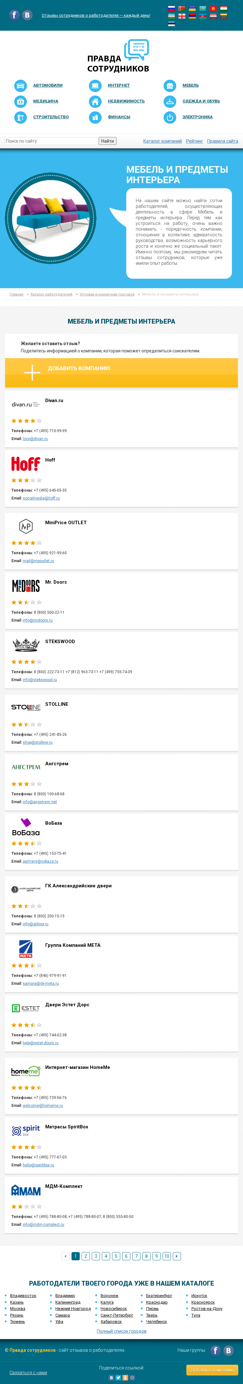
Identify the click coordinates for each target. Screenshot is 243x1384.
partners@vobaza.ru (40, 861)
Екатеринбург (159, 1295)
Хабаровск (111, 1321)
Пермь (152, 1308)
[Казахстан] (203, 8)
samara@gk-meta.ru (41, 983)
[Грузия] (182, 15)
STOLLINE (56, 704)
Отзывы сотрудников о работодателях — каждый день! (96, 15)
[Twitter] (118, 1378)
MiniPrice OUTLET (66, 522)
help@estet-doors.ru (41, 1043)
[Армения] (192, 15)
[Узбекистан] (171, 15)
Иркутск (199, 1295)
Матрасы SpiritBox (66, 1127)
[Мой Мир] (132, 1378)
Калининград (67, 1302)
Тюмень (17, 1321)
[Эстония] (171, 23)
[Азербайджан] (203, 15)
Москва (17, 1308)
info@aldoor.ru (35, 924)
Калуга (107, 1302)
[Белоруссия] (182, 8)
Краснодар (157, 1302)
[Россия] (171, 8)
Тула (195, 1315)
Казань (17, 1302)
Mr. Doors (56, 582)
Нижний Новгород (73, 1308)
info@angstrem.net (40, 802)
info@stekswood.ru (40, 680)
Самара (62, 1315)
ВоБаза (53, 823)
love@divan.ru (35, 439)
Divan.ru (54, 400)
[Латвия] (213, 15)
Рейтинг (194, 141)
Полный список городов (121, 1331)
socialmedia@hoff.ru (41, 498)
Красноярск (203, 1302)
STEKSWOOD (60, 641)
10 (166, 1256)
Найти (107, 141)
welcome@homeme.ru (43, 1105)
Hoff (50, 460)
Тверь (152, 1315)
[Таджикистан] (223, 8)
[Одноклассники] (125, 1378)
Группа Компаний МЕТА (73, 945)
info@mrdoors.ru (38, 620)
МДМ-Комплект (64, 1186)
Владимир (65, 1295)
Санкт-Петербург (117, 1315)
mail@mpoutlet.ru (38, 561)
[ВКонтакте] (111, 1378)
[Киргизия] (213, 8)
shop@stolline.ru (38, 742)
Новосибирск (114, 1308)
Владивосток (23, 1295)
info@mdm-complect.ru (43, 1224)
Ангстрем (56, 763)
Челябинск (156, 1321)
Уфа (59, 1321)
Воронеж (109, 1295)
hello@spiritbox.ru (38, 1165)
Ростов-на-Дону (206, 1308)
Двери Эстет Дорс (67, 1005)
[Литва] (223, 15)
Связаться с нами (28, 1372)
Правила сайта (222, 141)
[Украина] (192, 8)
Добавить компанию (79, 368)
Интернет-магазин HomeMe (77, 1067)
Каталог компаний (162, 141)
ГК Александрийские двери (78, 886)
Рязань (16, 1315)
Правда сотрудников (32, 1350)
